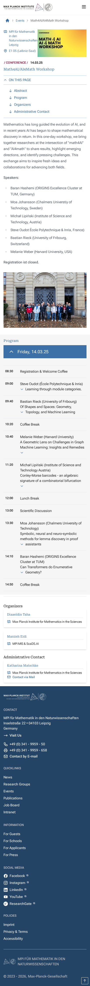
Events (8, 791)
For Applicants (14, 848)
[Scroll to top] (84, 980)
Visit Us (15, 735)
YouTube (17, 897)
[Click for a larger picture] (45, 300)
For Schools (12, 841)
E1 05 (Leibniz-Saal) (22, 51)
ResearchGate (21, 904)
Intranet (9, 812)
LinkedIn (17, 890)
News (7, 777)
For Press (10, 855)
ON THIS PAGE (20, 80)
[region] (45, 468)
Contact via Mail (23, 677)
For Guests (11, 834)
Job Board (11, 805)
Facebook (18, 876)
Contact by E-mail (24, 756)
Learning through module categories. (53, 389)
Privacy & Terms (15, 932)
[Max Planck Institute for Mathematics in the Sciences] (7, 20)
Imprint (8, 925)
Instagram (18, 883)
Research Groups (16, 784)
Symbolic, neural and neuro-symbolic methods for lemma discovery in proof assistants (49, 539)
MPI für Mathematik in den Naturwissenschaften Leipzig (23, 38)
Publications (12, 798)
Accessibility (13, 939)
